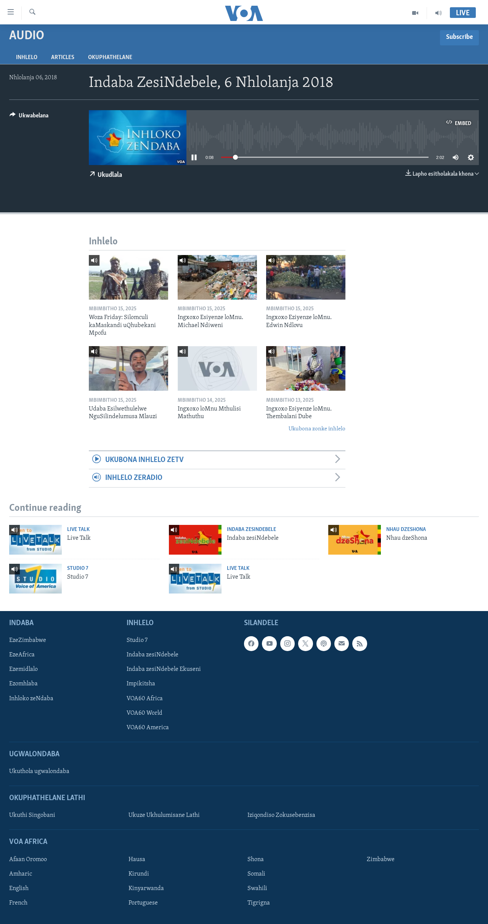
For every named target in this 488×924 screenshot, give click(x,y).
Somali (256, 874)
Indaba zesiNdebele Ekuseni (164, 669)
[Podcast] (323, 643)
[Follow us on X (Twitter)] (305, 643)
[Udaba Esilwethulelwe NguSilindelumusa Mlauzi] (128, 368)
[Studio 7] (35, 579)
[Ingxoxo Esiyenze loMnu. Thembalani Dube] (305, 368)
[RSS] (359, 643)
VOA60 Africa (145, 699)
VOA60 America (148, 728)
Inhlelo (26, 58)
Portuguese (143, 903)
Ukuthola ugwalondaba (39, 771)
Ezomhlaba (23, 684)
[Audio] (438, 13)
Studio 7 (77, 568)
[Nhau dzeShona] (354, 540)
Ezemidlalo (23, 669)
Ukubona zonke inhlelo (317, 429)
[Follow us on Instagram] (287, 643)
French (18, 903)
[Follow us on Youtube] (269, 643)
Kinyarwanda (146, 889)
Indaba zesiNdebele (251, 530)
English (19, 889)
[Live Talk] (35, 540)
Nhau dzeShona (406, 530)
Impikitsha (141, 684)
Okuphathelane (110, 58)
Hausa (136, 860)
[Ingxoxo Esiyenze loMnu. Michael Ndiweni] (217, 277)
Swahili (257, 889)
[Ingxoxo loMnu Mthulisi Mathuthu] (217, 368)
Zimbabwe (381, 860)
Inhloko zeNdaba (31, 699)
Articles (62, 58)
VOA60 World (144, 713)
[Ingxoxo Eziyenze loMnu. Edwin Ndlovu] (305, 277)
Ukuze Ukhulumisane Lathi (164, 815)
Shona (255, 860)
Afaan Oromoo (28, 860)
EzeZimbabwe (27, 640)
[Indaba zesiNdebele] (195, 540)
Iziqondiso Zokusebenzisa (281, 815)
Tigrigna (258, 903)
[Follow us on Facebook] (251, 643)
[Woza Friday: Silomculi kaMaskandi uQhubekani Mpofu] (128, 277)
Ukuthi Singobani (32, 815)
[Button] (29, 117)
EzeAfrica (22, 655)
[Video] (415, 13)
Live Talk (78, 530)
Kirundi (138, 874)
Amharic (20, 874)
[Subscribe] (341, 643)
